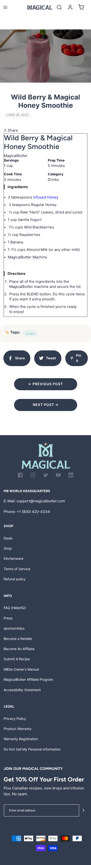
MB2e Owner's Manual (21, 669)
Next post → (45, 405)
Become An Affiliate (19, 649)
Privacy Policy (15, 718)
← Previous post (45, 384)
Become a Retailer (18, 639)
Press (8, 618)
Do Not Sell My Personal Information (32, 749)
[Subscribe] (83, 810)
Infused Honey (45, 197)
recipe (30, 333)
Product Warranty (18, 729)
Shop (8, 548)
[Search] (59, 7)
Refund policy (14, 579)
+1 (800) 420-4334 (33, 511)
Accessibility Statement (22, 690)
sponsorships (14, 628)
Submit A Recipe (17, 659)
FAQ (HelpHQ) (15, 608)
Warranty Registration (21, 739)
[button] (5, 7)
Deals (8, 538)
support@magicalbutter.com (41, 501)
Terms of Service (17, 569)
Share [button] (12, 130)
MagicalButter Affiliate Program (28, 679)
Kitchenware (13, 558)
